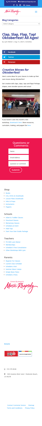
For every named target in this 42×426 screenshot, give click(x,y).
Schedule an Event (12, 226)
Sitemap (31, 405)
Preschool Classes (12, 220)
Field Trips (9, 229)
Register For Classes (13, 261)
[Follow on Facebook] (6, 362)
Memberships (10, 245)
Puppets (9, 207)
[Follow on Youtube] (14, 362)
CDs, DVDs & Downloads (15, 196)
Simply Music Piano (12, 272)
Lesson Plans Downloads (14, 199)
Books (8, 193)
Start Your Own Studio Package (17, 231)
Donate (7, 344)
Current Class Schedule (14, 264)
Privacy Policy (29, 408)
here (29, 125)
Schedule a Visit (11, 266)
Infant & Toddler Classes (14, 218)
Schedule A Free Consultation (16, 247)
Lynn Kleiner (8, 42)
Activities (28, 42)
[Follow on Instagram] (10, 362)
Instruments (10, 204)
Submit (16, 169)
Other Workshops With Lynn (16, 250)
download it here (16, 122)
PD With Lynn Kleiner (13, 242)
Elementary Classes (12, 223)
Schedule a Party (11, 275)
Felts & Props (10, 201)
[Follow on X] (19, 362)
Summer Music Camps (13, 269)
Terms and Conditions (14, 408)
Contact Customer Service (16, 405)
